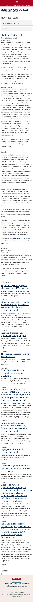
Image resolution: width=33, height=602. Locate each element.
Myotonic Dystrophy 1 (11, 35)
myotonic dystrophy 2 (17, 238)
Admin (22, 586)
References (7, 282)
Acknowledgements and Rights (13, 586)
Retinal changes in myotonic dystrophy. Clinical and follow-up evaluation (15, 468)
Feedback (16, 579)
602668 (26, 238)
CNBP (2, 243)
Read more (5, 570)
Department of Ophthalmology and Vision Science (16, 583)
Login (26, 586)
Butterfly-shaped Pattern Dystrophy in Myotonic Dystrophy (12, 373)
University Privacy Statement (16, 592)
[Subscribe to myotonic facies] (1, 573)
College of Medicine (16, 582)
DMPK (19, 159)
